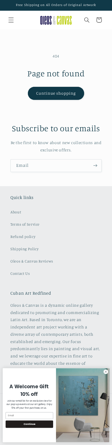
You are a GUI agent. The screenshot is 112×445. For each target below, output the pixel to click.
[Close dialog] (105, 371)
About (15, 212)
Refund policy (22, 236)
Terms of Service (25, 224)
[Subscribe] (95, 165)
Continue (29, 424)
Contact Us (20, 273)
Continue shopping (56, 93)
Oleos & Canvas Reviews (31, 261)
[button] (11, 20)
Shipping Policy (24, 249)
